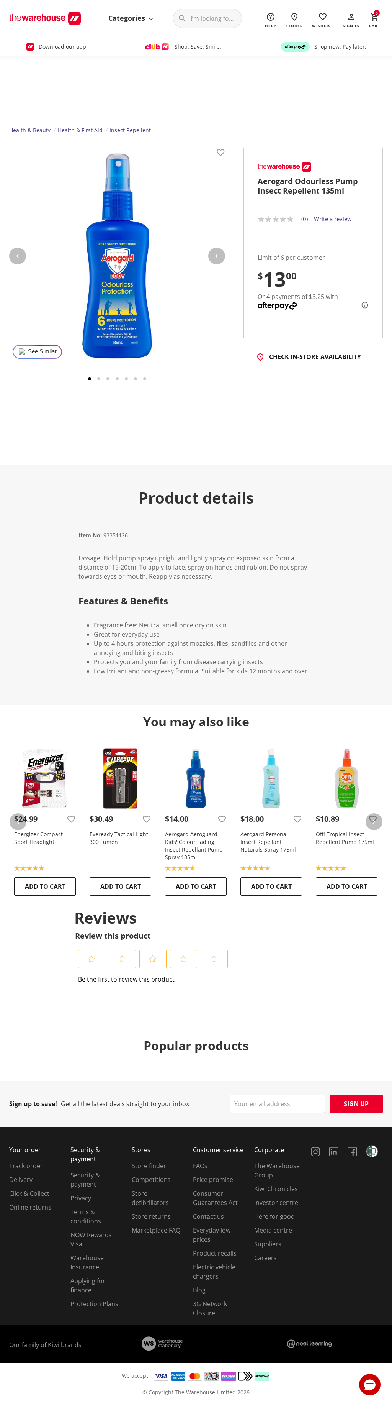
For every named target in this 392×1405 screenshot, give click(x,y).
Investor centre (276, 1202)
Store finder (149, 1166)
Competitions (151, 1179)
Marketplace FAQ (156, 1230)
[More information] (362, 305)
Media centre (273, 1230)
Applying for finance (87, 1285)
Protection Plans (94, 1304)
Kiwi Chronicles (276, 1189)
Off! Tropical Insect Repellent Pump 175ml (345, 838)
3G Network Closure (210, 1308)
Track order (26, 1166)
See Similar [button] (42, 351)
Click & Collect (29, 1193)
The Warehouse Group (277, 1170)
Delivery (21, 1179)
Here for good (274, 1216)
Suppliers (267, 1244)
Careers (265, 1258)
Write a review (333, 219)
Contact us (208, 1216)
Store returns (151, 1216)
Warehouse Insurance (87, 1262)
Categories (127, 18)
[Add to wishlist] (220, 153)
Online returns (30, 1207)
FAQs (200, 1166)
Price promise (213, 1179)
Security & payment (85, 1179)
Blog (199, 1290)
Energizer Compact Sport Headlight (38, 838)
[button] (351, 20)
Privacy (80, 1198)
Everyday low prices (211, 1235)
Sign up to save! (33, 1104)
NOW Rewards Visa (91, 1239)
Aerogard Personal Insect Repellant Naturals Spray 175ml (268, 842)
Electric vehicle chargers (214, 1271)
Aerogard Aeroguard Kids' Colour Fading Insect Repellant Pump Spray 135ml (194, 846)
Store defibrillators (150, 1198)
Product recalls (215, 1253)
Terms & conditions (85, 1216)
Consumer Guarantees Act (215, 1198)
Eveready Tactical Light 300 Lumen (119, 838)
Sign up (356, 1104)
